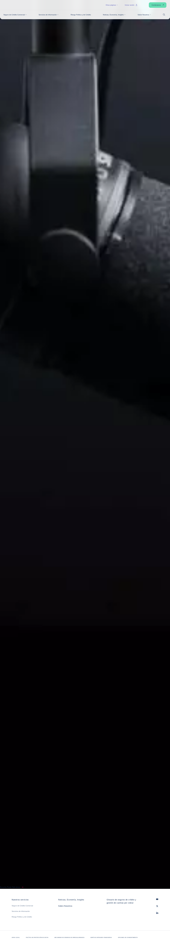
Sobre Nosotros (65, 906)
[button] (15, 15)
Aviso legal (16, 937)
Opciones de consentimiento (128, 937)
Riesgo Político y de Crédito (22, 917)
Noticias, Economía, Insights (71, 900)
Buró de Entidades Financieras (101, 937)
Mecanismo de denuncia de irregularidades (69, 937)
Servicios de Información (21, 911)
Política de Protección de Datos (37, 937)
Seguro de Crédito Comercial (22, 906)
